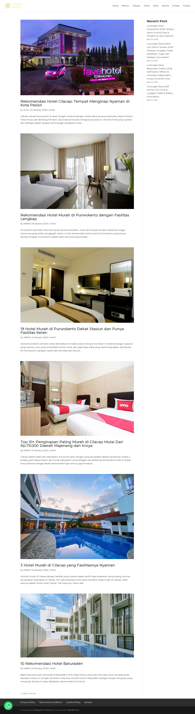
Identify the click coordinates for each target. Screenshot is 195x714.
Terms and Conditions (50, 702)
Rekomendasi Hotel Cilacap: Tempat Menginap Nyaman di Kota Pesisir (74, 103)
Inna (26, 110)
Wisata (125, 6)
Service (165, 6)
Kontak (88, 702)
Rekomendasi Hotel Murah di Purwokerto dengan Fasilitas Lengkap (74, 217)
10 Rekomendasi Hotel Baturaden (51, 663)
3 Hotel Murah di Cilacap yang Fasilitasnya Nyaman (67, 565)
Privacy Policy (27, 702)
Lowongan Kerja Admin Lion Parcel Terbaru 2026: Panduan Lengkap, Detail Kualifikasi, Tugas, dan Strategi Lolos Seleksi (160, 50)
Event (155, 6)
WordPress (73, 710)
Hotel (146, 6)
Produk (175, 6)
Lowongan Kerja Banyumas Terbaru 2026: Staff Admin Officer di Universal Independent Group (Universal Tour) (160, 72)
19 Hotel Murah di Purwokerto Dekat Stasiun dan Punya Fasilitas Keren (72, 331)
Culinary (136, 6)
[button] (8, 705)
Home (115, 6)
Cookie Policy (73, 702)
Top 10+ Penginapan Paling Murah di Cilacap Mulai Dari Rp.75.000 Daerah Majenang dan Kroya (71, 444)
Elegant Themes (43, 710)
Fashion (186, 6)
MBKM (27, 223)
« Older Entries (28, 693)
